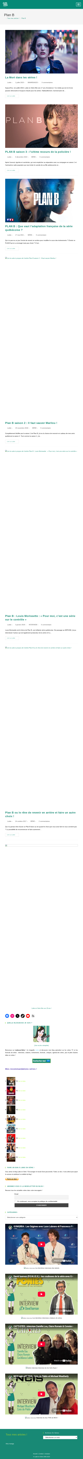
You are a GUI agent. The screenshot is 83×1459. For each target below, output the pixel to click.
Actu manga (10, 1444)
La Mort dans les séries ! (21, 77)
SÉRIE (33, 157)
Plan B (24, 18)
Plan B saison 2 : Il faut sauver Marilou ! (31, 422)
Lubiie (9, 82)
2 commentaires (44, 821)
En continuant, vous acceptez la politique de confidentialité (37, 1201)
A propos (47, 1454)
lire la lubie (22, 1081)
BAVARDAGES (33, 82)
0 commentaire (45, 157)
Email (16, 1194)
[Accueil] (4, 18)
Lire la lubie (13, 96)
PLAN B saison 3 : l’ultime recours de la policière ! (38, 151)
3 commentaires (47, 82)
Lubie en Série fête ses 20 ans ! (42, 1008)
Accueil (35, 1454)
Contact (41, 1454)
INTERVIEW (33, 625)
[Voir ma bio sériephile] (41, 1045)
